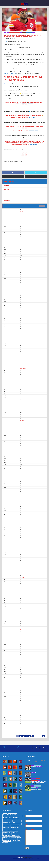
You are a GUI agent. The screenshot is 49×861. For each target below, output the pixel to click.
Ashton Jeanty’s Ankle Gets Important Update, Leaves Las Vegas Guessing (38, 782)
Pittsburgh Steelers (15, 825)
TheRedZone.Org (20, 857)
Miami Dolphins (6, 842)
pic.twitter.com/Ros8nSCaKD (25, 103)
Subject (26, 824)
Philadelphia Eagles (15, 827)
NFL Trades (14, 830)
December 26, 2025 (32, 105)
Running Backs (6, 189)
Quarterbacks (6, 185)
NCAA (13, 822)
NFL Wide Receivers (7, 817)
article (7, 41)
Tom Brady (5, 832)
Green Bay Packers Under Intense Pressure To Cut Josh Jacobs (37, 789)
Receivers (5, 193)
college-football (7, 824)
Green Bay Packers (16, 837)
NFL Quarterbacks (19, 166)
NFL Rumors (15, 817)
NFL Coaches (6, 819)
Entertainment (6, 835)
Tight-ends (6, 196)
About (25, 858)
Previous (6, 736)
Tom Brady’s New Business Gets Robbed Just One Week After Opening (38, 774)
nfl (13, 166)
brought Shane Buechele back (30, 67)
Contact (37, 858)
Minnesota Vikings (16, 840)
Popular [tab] (43, 760)
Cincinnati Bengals (7, 840)
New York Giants (6, 830)
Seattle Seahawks (14, 819)
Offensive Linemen (7, 200)
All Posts (31, 858)
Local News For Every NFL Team (16, 858)
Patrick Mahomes (26, 166)
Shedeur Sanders (13, 832)
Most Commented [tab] (36, 761)
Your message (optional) (30, 829)
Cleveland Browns (17, 824)
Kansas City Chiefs (7, 166)
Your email (27, 819)
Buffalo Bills (6, 825)
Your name (27, 814)
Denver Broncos (6, 837)
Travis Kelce (6, 827)
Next (44, 736)
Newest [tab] (29, 760)
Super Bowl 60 (6, 822)
